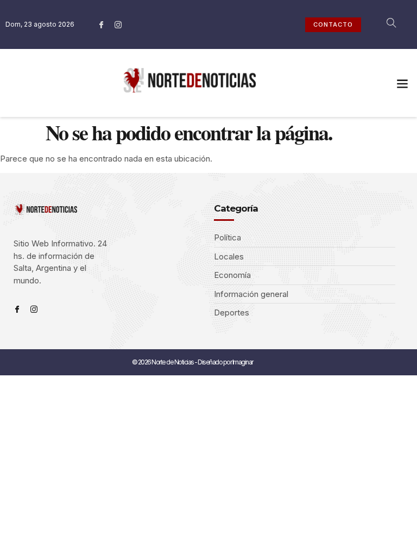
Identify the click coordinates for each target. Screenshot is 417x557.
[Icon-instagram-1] (118, 24)
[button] (403, 83)
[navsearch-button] (385, 24)
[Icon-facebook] (101, 24)
